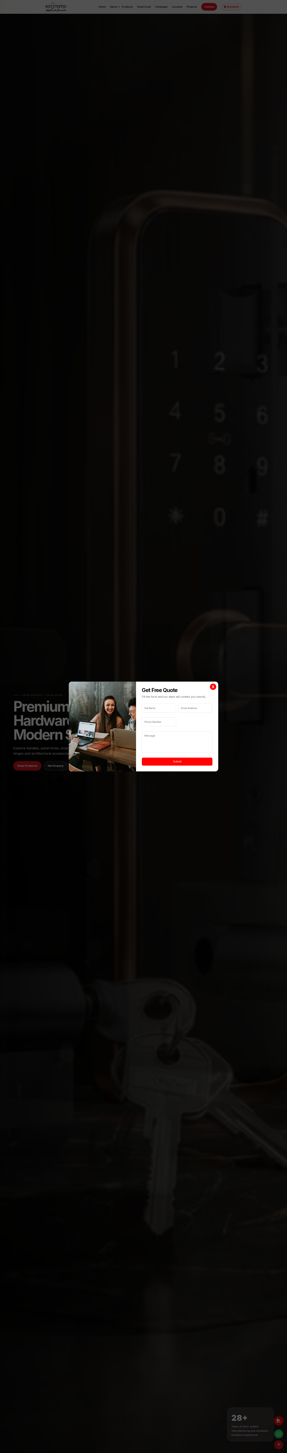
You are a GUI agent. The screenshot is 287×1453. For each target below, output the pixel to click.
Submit (177, 761)
